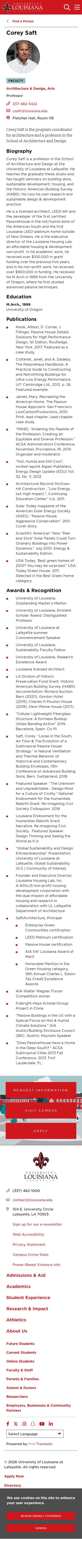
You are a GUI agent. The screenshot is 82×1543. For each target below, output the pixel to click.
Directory (12, 1485)
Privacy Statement (29, 1244)
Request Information (41, 1090)
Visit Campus (41, 1110)
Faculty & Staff (19, 1370)
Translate (44, 1444)
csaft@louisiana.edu (30, 111)
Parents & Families (22, 1379)
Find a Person (23, 21)
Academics (18, 1286)
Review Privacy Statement (41, 1516)
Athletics (16, 1319)
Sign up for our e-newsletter (37, 1224)
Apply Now (14, 1476)
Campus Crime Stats (30, 1254)
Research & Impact (27, 1308)
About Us (16, 1330)
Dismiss (41, 1528)
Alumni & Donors (21, 1387)
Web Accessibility (28, 1234)
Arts (51, 88)
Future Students (20, 1343)
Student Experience (28, 1297)
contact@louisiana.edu (33, 1200)
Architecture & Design (25, 88)
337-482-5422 (25, 103)
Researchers (17, 1396)
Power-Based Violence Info (36, 1264)
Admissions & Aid (25, 1275)
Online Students (20, 1361)
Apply (41, 1131)
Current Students (21, 1352)
